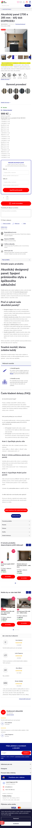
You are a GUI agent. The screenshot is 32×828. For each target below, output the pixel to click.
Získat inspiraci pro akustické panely (16, 510)
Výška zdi (5, 179)
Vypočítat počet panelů (16, 190)
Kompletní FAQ (16, 516)
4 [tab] (17, 629)
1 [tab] (13, 629)
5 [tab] (18, 629)
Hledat (28, 5)
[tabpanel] (8, 564)
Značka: (4, 227)
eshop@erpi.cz (8, 787)
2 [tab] (14, 629)
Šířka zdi (5, 169)
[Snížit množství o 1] (7, 199)
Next (30, 545)
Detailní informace (5, 79)
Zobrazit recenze (10, 714)
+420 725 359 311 (10, 789)
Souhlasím (16, 823)
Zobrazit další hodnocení (24, 699)
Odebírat (26, 753)
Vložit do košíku (17, 203)
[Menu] (30, 2)
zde (10, 815)
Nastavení (16, 818)
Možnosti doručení (7, 110)
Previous (27, 545)
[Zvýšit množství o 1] (7, 197)
